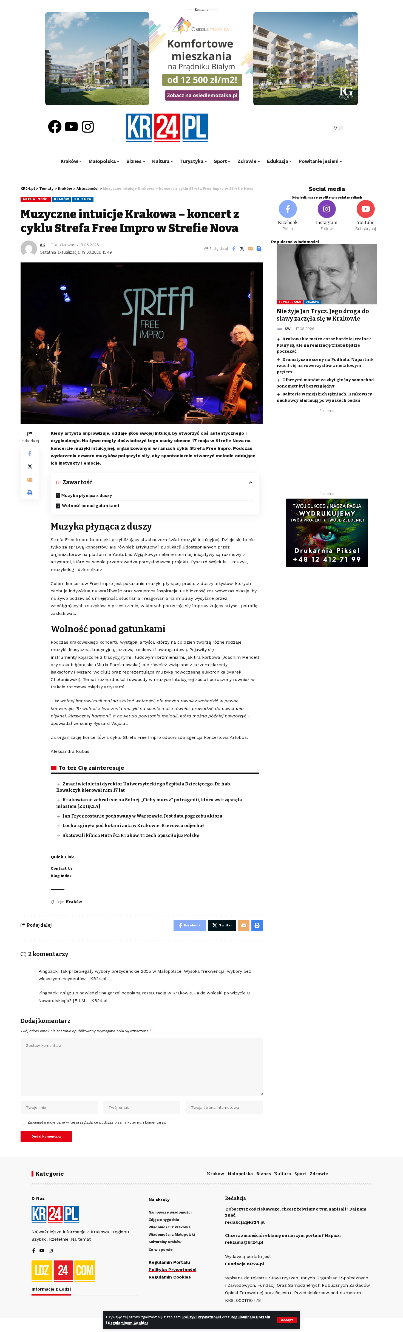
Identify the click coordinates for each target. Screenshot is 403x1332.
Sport (300, 1173)
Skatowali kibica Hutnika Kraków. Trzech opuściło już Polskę (131, 835)
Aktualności (36, 199)
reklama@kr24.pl (244, 1242)
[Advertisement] (327, 453)
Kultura (82, 199)
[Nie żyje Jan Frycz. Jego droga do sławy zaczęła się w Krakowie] (327, 274)
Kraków (61, 199)
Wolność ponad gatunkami (90, 505)
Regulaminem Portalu (250, 1317)
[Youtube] (71, 127)
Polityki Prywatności (202, 1317)
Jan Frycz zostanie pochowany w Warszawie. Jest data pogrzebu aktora (142, 816)
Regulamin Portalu (169, 1262)
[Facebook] (55, 127)
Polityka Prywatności (172, 1269)
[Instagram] (88, 127)
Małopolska (240, 1173)
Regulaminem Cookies (128, 1323)
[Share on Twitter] (242, 248)
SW (288, 329)
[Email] (250, 248)
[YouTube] (42, 1251)
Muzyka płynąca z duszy (86, 495)
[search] (311, 128)
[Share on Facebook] (233, 248)
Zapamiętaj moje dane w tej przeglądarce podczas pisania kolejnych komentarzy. (96, 1122)
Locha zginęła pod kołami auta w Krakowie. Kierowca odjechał (133, 825)
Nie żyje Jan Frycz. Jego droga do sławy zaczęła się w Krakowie (323, 315)
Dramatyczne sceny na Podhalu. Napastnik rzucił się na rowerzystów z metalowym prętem (325, 365)
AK (42, 244)
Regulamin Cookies (170, 1277)
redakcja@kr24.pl (245, 1222)
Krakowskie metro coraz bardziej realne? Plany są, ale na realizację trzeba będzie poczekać (324, 345)
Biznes (263, 1173)
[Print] (259, 248)
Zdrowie (319, 1173)
